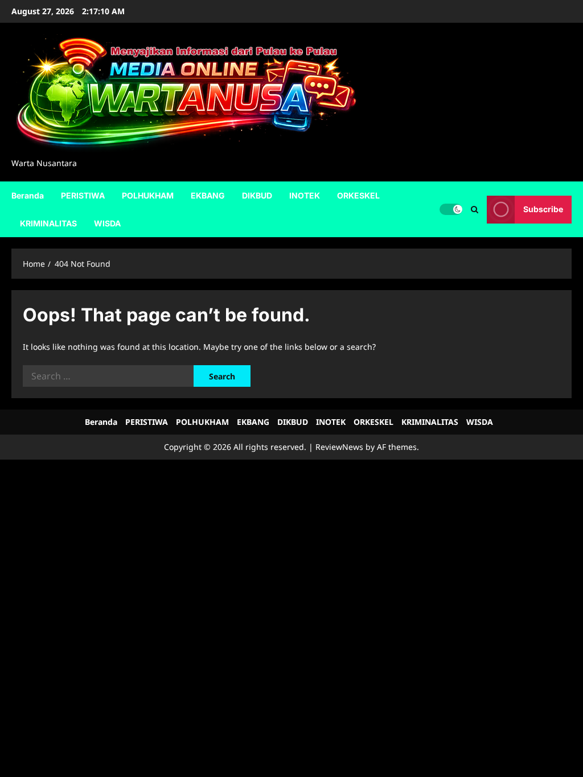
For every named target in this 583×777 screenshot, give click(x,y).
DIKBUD (257, 195)
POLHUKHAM (148, 195)
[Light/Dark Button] (451, 209)
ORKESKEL (358, 195)
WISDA (107, 223)
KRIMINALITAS (48, 223)
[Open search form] (474, 209)
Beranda (27, 195)
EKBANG (208, 195)
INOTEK (304, 195)
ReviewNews (339, 446)
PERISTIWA (83, 195)
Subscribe (543, 209)
